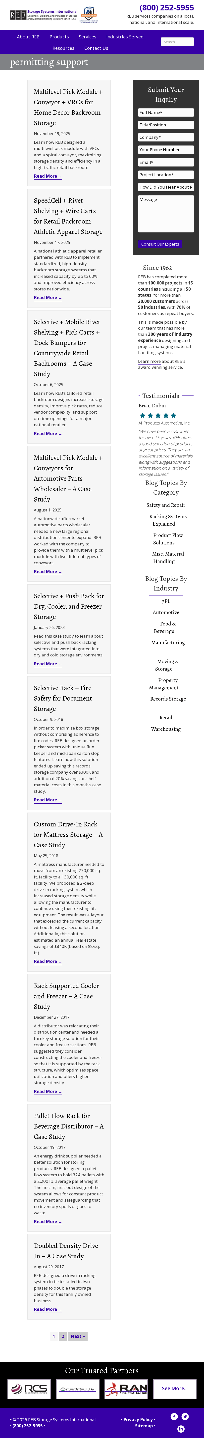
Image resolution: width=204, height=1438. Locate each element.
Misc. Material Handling (168, 557)
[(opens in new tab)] (29, 1389)
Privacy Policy (138, 1419)
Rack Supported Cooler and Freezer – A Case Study (66, 996)
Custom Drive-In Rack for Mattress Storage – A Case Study (68, 834)
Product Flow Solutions (168, 539)
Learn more (149, 361)
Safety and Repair (166, 505)
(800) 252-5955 (167, 7)
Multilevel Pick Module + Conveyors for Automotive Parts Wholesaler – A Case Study (68, 478)
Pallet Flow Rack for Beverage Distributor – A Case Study (69, 1126)
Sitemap (144, 1426)
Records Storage (168, 699)
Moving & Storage (167, 665)
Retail (165, 717)
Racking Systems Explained (168, 520)
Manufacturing (168, 642)
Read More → (48, 176)
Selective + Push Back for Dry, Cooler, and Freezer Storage (69, 606)
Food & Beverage (165, 627)
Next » (78, 1336)
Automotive (166, 612)
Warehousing (166, 729)
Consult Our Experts (160, 244)
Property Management (164, 684)
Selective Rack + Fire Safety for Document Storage (63, 698)
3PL (166, 601)
